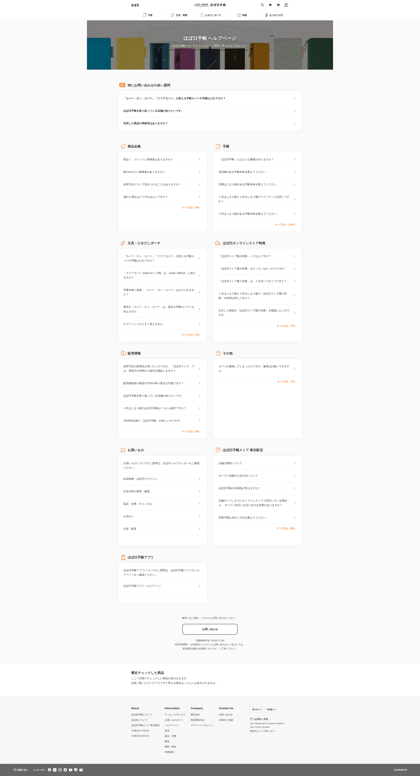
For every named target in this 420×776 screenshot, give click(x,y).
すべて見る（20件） (286, 224)
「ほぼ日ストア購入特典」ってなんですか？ (245, 256)
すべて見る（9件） (287, 528)
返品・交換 (170, 735)
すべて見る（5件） (191, 334)
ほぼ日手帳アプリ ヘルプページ (142, 585)
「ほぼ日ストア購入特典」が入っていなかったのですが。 (253, 268)
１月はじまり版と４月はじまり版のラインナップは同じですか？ (254, 199)
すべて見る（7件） (287, 325)
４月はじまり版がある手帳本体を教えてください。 (249, 213)
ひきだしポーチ (213, 15)
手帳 (150, 15)
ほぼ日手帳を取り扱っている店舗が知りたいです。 (153, 110)
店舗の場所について (230, 463)
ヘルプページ (171, 725)
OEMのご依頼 (226, 720)
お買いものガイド (174, 720)
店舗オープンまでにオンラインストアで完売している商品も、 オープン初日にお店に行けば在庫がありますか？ (253, 503)
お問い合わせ (226, 714)
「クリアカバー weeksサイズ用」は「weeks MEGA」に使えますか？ (159, 275)
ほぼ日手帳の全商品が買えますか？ (240, 488)
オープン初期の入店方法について (238, 475)
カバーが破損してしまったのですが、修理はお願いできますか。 (254, 368)
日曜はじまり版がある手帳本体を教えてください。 (249, 184)
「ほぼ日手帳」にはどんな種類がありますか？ (246, 159)
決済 (167, 730)
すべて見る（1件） (287, 381)
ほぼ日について (139, 720)
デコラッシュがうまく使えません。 (144, 324)
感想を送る (23, 770)
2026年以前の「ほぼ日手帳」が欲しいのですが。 (152, 420)
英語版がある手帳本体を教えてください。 (243, 171)
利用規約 (169, 752)
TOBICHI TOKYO (140, 730)
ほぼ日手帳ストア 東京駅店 (145, 725)
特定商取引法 (197, 720)
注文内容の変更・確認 (136, 491)
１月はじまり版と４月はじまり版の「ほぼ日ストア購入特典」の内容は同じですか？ (253, 296)
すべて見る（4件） (191, 207)
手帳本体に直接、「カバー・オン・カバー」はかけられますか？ (158, 292)
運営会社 (195, 714)
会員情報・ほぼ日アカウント (140, 478)
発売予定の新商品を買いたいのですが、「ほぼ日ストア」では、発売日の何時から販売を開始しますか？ (158, 368)
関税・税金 (170, 746)
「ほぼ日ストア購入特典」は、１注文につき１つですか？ (253, 281)
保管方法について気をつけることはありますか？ (152, 184)
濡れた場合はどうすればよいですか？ (145, 196)
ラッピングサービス (175, 714)
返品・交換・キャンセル (137, 503)
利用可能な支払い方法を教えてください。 (243, 517)
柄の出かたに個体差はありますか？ (144, 171)
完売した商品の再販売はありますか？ (145, 123)
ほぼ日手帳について (141, 714)
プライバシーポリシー (202, 725)
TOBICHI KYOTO (140, 735)
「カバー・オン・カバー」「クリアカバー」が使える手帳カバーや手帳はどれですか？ (174, 98)
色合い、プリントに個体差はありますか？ (148, 159)
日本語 (270, 709)
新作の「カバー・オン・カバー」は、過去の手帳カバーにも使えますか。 (158, 309)
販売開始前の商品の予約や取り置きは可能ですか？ (153, 383)
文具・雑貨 (181, 15)
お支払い (128, 516)
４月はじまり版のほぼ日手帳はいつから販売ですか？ (154, 408)
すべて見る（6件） (191, 431)
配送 (167, 741)
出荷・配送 (129, 528)
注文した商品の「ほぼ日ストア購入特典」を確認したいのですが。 (254, 312)
